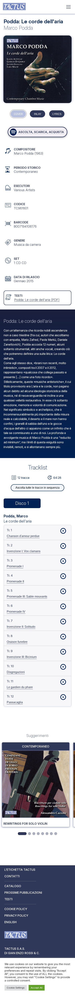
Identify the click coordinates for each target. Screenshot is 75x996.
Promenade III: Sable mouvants (27, 596)
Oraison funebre (17, 641)
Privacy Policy (16, 915)
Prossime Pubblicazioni (23, 892)
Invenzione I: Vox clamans (23, 551)
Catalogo (12, 886)
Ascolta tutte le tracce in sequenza (37, 487)
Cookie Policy (15, 909)
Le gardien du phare (20, 687)
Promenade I (15, 566)
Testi (8, 899)
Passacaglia (15, 702)
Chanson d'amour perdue (23, 536)
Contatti (12, 876)
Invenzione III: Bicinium (22, 656)
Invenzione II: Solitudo (21, 626)
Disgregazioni (16, 672)
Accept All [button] (36, 987)
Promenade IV (16, 611)
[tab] (22, 833)
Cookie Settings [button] (16, 987)
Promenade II (15, 581)
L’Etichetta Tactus (19, 869)
